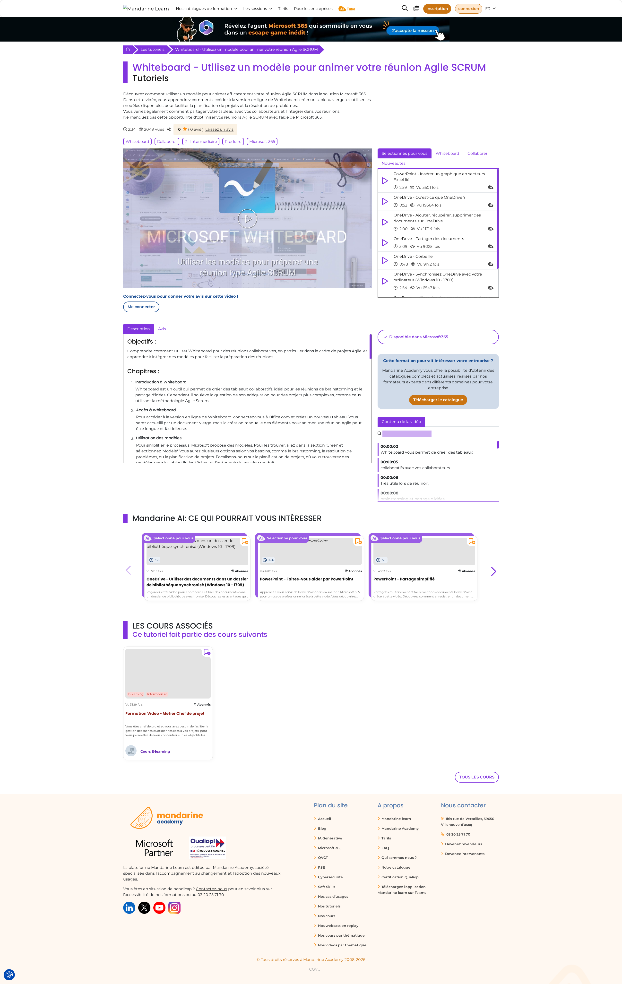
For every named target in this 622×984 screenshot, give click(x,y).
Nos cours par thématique (341, 935)
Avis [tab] (162, 329)
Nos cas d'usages (332, 896)
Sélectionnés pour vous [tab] (404, 153)
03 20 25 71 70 (457, 834)
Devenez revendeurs (463, 844)
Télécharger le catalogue (438, 399)
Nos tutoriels (328, 906)
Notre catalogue (395, 867)
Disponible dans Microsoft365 (418, 337)
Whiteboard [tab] (447, 153)
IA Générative (329, 838)
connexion (468, 8)
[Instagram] (174, 907)
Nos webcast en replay (337, 926)
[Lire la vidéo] (247, 218)
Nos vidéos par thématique (341, 945)
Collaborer (167, 141)
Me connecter (141, 306)
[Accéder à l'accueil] (146, 9)
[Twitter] (144, 907)
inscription (437, 8)
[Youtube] (159, 907)
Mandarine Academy (399, 828)
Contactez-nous (211, 889)
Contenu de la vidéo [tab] (401, 421)
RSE (321, 867)
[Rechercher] (405, 8)
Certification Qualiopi (400, 877)
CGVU (315, 969)
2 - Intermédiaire (201, 141)
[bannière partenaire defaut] (311, 29)
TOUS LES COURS (476, 777)
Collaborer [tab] (477, 153)
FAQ (384, 848)
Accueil (324, 819)
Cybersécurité (330, 877)
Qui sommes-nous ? (398, 857)
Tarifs (385, 838)
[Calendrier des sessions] (416, 9)
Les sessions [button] (255, 8)
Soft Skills (326, 887)
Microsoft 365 (262, 141)
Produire (233, 141)
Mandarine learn (395, 819)
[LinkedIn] (129, 907)
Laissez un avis (219, 129)
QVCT (322, 857)
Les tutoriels (152, 49)
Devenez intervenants (464, 854)
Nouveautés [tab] (394, 163)
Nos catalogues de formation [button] (204, 8)
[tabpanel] (438, 233)
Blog (321, 828)
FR (488, 8)
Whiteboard (137, 141)
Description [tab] (138, 329)
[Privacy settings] (9, 974)
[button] (493, 570)
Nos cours (326, 916)
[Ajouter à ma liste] (244, 542)
